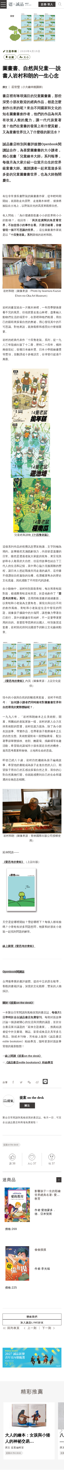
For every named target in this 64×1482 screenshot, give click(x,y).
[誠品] (20, 4)
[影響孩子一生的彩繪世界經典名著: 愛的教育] (17, 1205)
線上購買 (8, 946)
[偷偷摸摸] (17, 1263)
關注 (27, 1105)
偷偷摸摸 (40, 1249)
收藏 (11, 57)
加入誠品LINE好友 (32, 1322)
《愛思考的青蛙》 (24, 946)
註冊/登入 (47, 4)
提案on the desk (10, 1145)
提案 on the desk (32, 1097)
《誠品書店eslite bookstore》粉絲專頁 (29, 1062)
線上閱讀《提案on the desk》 (23, 1055)
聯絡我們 (32, 1316)
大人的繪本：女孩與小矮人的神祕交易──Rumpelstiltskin (27, 1438)
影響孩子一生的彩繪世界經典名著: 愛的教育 (48, 1195)
